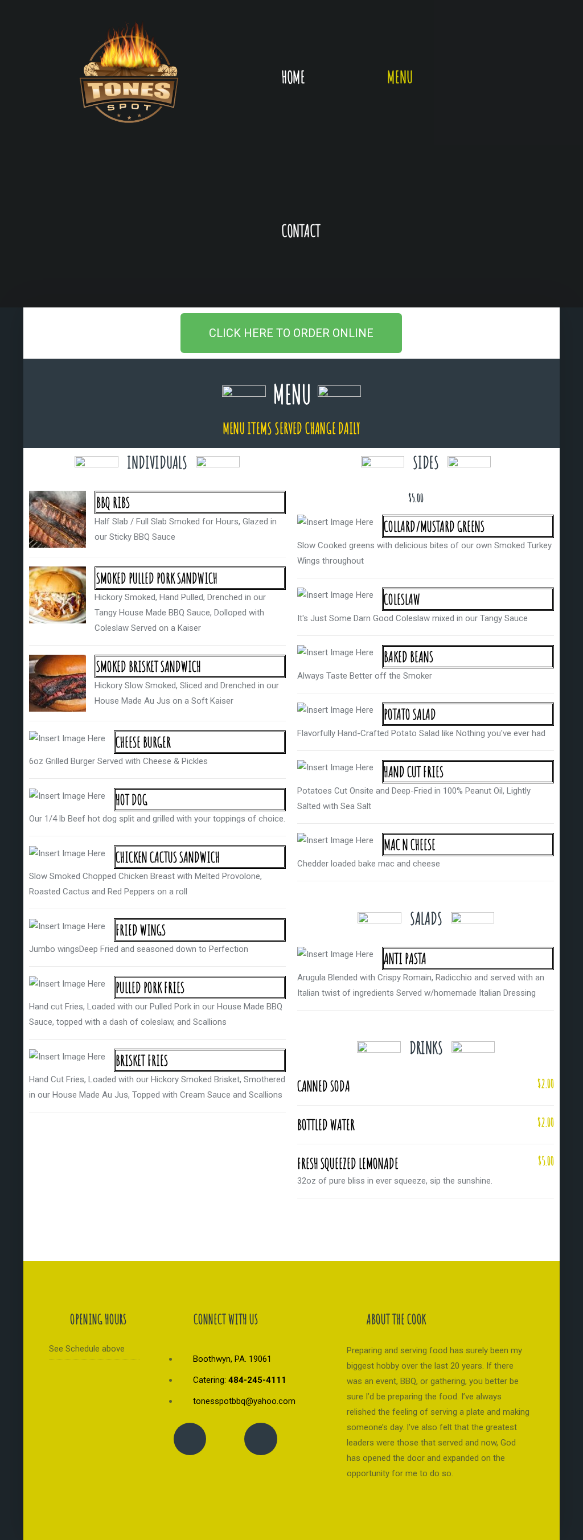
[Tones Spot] (129, 73)
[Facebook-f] (190, 1439)
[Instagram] (260, 1439)
